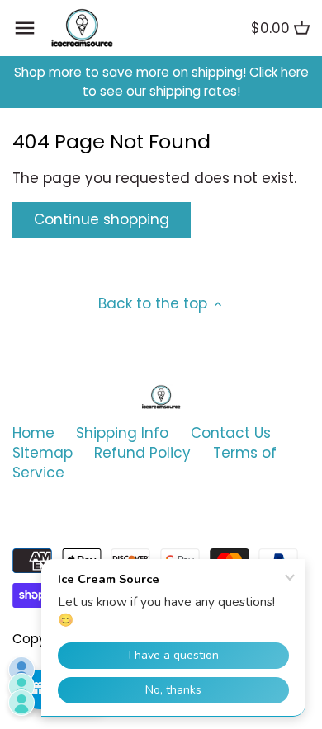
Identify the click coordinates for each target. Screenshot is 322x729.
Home (33, 433)
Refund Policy (142, 453)
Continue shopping (101, 219)
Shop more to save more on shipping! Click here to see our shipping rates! (161, 82)
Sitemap (42, 453)
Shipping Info (122, 433)
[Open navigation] (24, 28)
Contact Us (231, 433)
